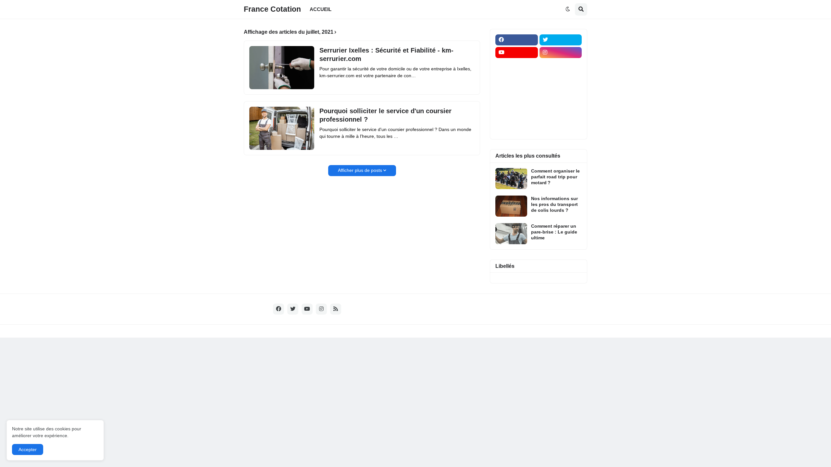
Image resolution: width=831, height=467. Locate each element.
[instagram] (561, 52)
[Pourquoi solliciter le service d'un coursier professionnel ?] (281, 128)
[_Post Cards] (516, 77)
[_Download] (516, 90)
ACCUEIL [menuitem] (320, 9)
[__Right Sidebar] (561, 65)
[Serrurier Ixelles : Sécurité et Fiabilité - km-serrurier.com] (281, 67)
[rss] (335, 309)
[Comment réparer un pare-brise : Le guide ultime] (511, 233)
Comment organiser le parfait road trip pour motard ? (555, 176)
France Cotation (272, 9)
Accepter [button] (28, 449)
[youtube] (516, 52)
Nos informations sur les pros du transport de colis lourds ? (554, 204)
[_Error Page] (561, 90)
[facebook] (516, 39)
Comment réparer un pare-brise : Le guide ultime (554, 231)
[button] (568, 9)
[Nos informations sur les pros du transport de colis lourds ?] (511, 206)
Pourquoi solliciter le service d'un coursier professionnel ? (385, 115)
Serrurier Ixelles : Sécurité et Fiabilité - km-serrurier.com (386, 54)
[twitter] (561, 39)
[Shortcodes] (516, 128)
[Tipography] (561, 115)
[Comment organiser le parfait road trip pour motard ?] (511, 178)
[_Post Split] (561, 77)
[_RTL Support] (516, 103)
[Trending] (561, 103)
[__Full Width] (516, 65)
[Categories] (516, 115)
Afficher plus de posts (360, 170)
